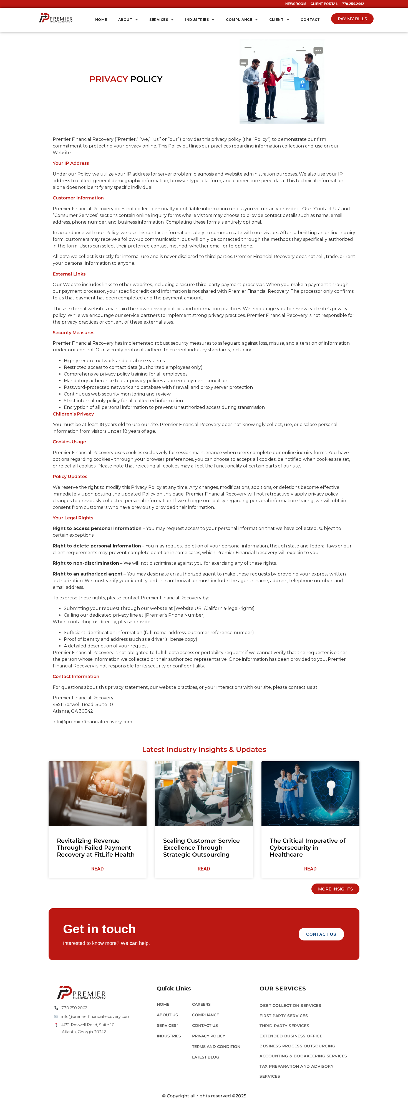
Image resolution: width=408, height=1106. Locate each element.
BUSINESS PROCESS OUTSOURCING (297, 1046)
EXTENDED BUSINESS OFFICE (291, 1036)
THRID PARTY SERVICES (284, 1025)
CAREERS (201, 1004)
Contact (310, 19)
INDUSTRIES (169, 1036)
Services (158, 19)
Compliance (239, 19)
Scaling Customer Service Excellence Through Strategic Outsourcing (201, 847)
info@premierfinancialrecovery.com (95, 1016)
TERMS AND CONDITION (216, 1046)
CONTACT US (205, 1025)
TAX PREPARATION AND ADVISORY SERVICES (296, 1071)
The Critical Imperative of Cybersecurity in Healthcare (308, 847)
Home (101, 19)
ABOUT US (167, 1014)
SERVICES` (167, 1025)
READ (97, 869)
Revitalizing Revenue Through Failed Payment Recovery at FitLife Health (96, 847)
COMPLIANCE (205, 1014)
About (125, 19)
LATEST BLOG (205, 1057)
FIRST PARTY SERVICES (284, 1015)
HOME (163, 1004)
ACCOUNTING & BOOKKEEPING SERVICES (303, 1056)
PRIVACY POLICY (208, 1036)
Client (276, 19)
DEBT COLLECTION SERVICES (290, 1005)
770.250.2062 (74, 1007)
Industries (197, 19)
